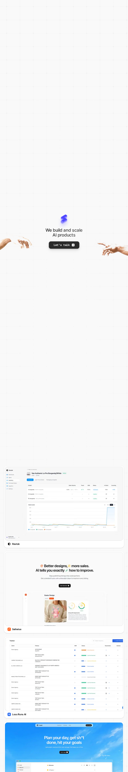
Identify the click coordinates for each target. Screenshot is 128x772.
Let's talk (62, 245)
